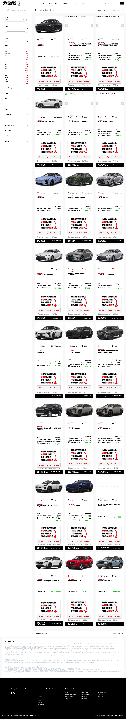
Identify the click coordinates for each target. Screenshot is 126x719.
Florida (40, 702)
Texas (40, 694)
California (41, 692)
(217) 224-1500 (87, 395)
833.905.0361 (116, 517)
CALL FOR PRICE (41, 56)
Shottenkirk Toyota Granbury (73, 89)
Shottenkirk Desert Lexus (41, 89)
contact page (114, 671)
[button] (61, 25)
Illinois (40, 700)
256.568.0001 (56, 592)
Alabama (41, 704)
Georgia (40, 696)
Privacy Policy (25, 658)
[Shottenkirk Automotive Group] (11, 3)
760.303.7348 (55, 57)
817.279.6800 (87, 89)
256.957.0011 (86, 592)
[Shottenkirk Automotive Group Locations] (110, 3)
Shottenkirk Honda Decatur (72, 624)
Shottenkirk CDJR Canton (103, 548)
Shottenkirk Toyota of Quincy (73, 395)
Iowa (39, 698)
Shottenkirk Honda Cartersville (41, 623)
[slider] (6, 21)
